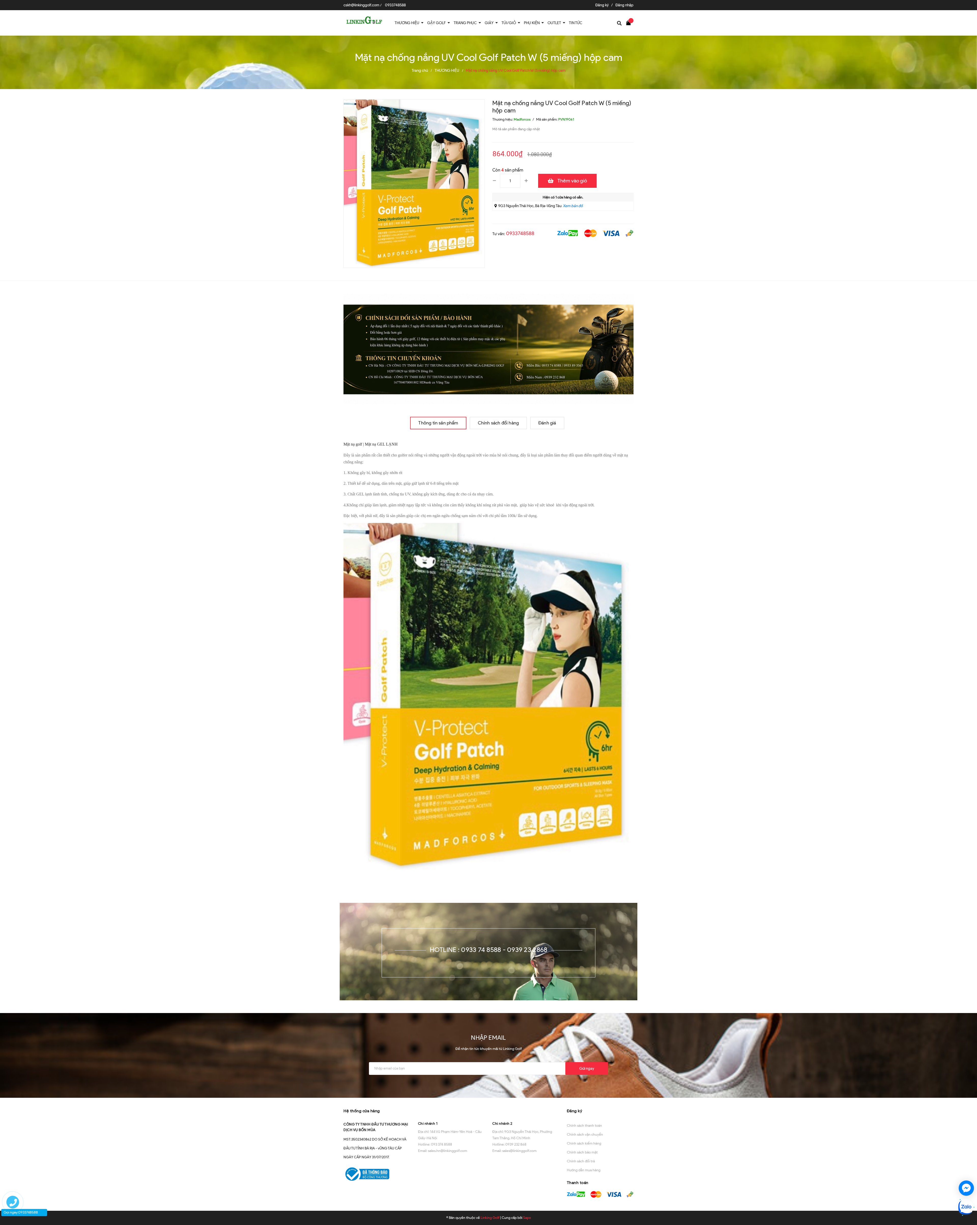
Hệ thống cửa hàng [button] (361, 1110)
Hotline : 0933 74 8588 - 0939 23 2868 (489, 950)
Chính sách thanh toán (584, 1125)
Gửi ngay (586, 1068)
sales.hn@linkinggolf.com (447, 1151)
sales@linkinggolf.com (519, 1151)
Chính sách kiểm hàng (584, 1143)
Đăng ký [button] (574, 1110)
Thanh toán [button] (577, 1182)
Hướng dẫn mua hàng (583, 1170)
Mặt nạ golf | (353, 444)
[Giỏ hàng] (630, 22)
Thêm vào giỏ (572, 181)
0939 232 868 (515, 1144)
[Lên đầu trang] (967, 1169)
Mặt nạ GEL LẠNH (382, 444)
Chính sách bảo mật (582, 1152)
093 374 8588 (441, 1144)
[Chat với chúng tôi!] (966, 1188)
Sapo (527, 1218)
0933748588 (395, 5)
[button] (451, 1110)
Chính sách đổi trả (581, 1161)
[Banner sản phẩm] (488, 348)
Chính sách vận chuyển (585, 1134)
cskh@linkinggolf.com (361, 5)
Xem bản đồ (573, 206)
